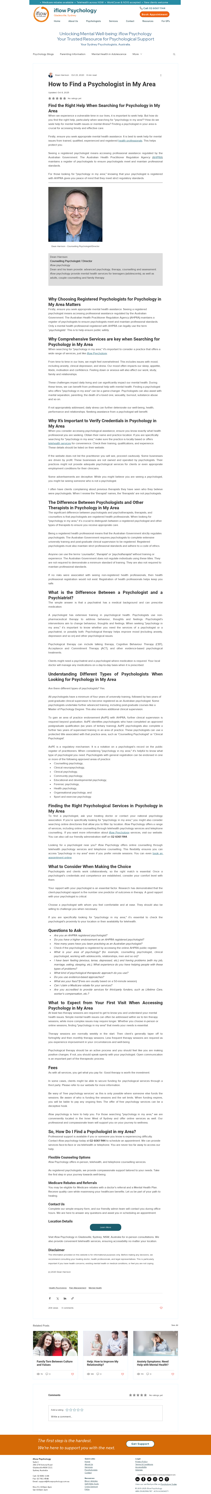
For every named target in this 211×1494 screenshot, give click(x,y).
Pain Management (77, 1288)
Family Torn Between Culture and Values (55, 1363)
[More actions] (161, 75)
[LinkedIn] (137, 1479)
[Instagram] (155, 1479)
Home (87, 1461)
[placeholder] (167, 1479)
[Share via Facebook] (49, 1298)
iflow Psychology (42, 1459)
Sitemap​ (139, 1470)
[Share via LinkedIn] (64, 1298)
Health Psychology (58, 1288)
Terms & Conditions (144, 1464)
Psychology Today (169, 1484)
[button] (149, 21)
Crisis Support (91, 1486)
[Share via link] (72, 1298)
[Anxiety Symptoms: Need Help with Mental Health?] (155, 1343)
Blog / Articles (91, 1481)
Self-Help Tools (92, 1484)
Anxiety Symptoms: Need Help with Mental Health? (153, 1363)
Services (89, 1467)
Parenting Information (72, 54)
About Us (89, 1464)
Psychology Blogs (43, 54)
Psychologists (91, 1470)
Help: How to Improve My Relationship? (102, 1363)
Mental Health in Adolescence (109, 54)
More (136, 54)
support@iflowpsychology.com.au (54, 1481)
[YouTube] (161, 1479)
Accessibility (141, 1467)
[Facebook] (143, 1479)
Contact (88, 1472)
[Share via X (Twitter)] (57, 1298)
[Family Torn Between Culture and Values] (55, 1343)
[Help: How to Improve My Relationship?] (105, 1343)
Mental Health (95, 1288)
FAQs (87, 1489)
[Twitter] (149, 1479)
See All (174, 1325)
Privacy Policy (141, 1461)
